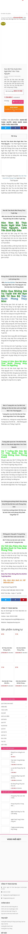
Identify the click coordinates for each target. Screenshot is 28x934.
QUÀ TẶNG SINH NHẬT (7, 703)
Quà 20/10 (4, 732)
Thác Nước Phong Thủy (14, 297)
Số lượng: (6, 100)
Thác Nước (4, 710)
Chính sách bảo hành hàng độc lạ (9, 906)
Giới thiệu (4, 744)
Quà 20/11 (4, 735)
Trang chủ (3, 17)
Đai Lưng (3, 738)
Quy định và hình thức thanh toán (9, 913)
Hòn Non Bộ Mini (18, 17)
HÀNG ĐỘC (9, 17)
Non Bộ (3, 713)
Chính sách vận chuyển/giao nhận (9, 909)
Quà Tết (3, 722)
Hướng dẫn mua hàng (6, 928)
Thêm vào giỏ (18, 102)
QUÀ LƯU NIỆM (5, 716)
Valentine (4, 725)
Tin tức (3, 741)
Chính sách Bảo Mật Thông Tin (9, 911)
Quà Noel (4, 719)
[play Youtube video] (14, 167)
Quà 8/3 (3, 729)
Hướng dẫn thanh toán (7, 926)
